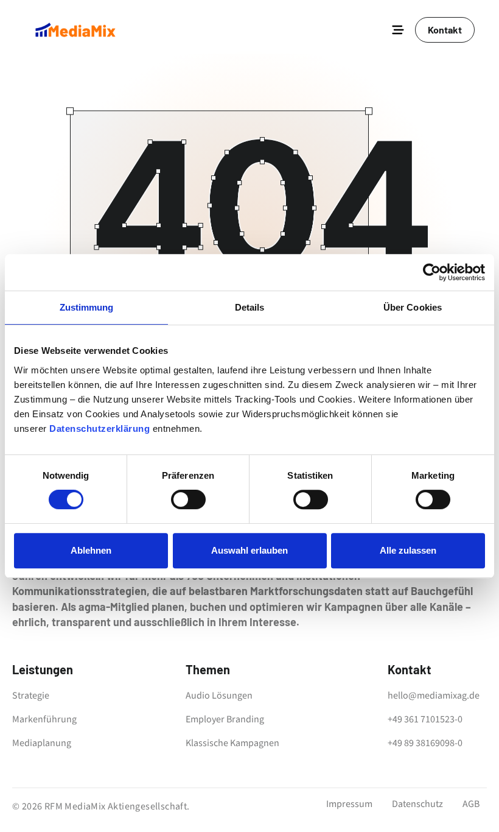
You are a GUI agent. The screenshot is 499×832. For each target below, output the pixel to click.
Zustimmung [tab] (87, 307)
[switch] (188, 499)
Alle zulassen (408, 550)
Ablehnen (91, 550)
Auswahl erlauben (249, 550)
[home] (75, 30)
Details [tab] (250, 307)
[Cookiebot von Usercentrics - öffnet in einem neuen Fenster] (432, 272)
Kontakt (445, 29)
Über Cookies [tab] (412, 307)
